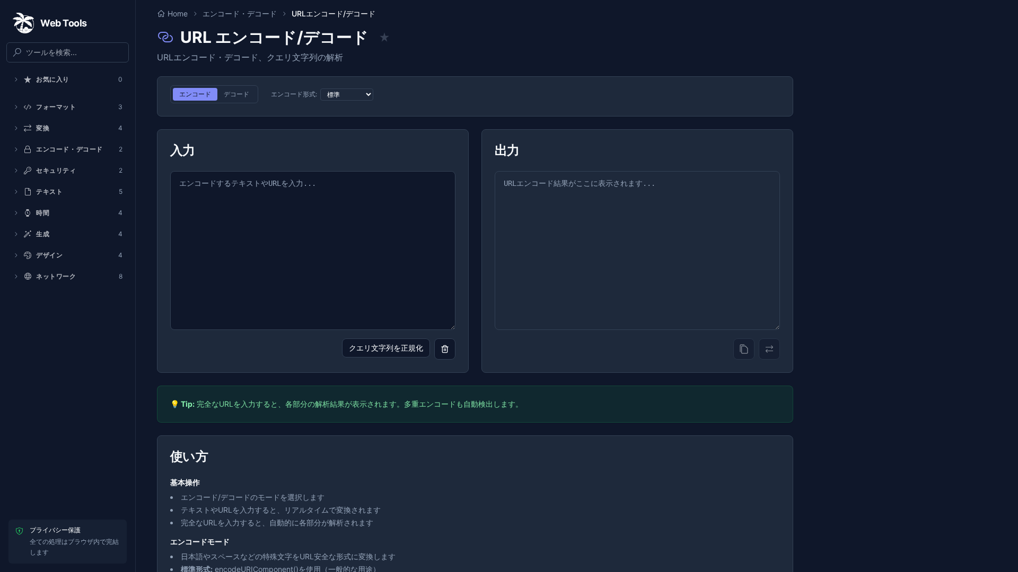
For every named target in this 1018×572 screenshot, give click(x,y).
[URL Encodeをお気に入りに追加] (384, 37)
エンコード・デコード (240, 13)
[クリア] (444, 349)
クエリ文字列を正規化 (386, 347)
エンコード (195, 94)
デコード (236, 94)
